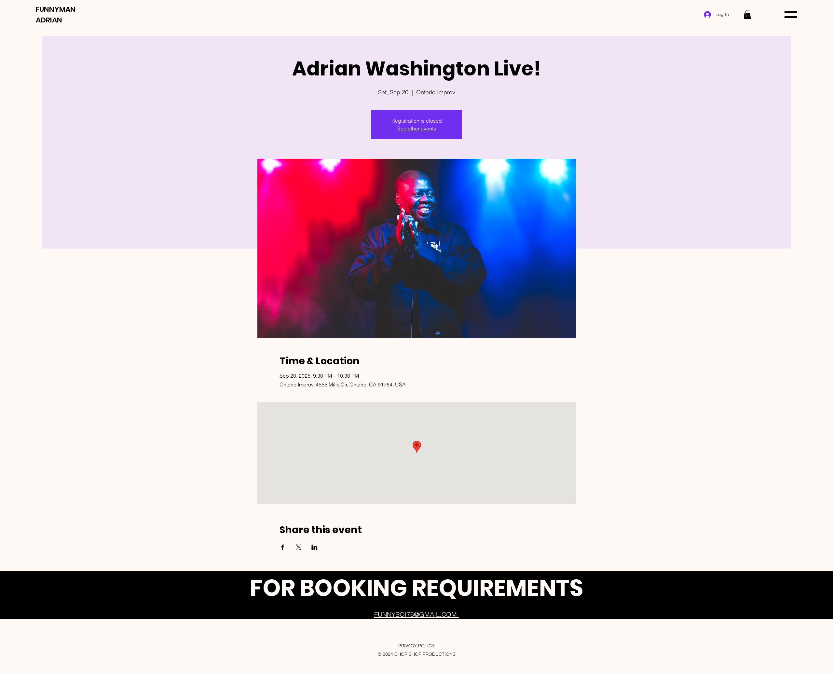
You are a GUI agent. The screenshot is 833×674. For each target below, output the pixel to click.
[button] (747, 14)
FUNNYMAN (55, 9)
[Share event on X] (298, 547)
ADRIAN (49, 20)
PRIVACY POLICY (416, 646)
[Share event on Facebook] (283, 547)
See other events (416, 128)
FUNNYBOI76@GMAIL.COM (416, 614)
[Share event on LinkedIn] (314, 547)
